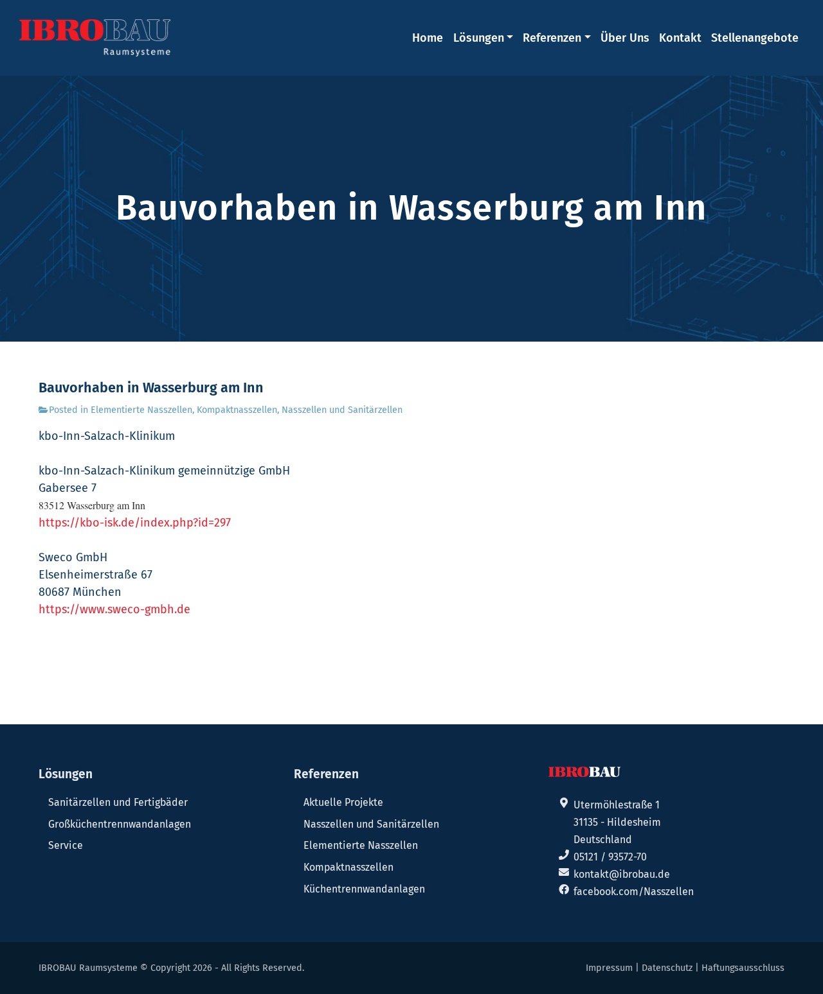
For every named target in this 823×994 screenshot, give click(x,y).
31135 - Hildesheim (617, 822)
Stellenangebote (755, 38)
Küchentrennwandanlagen (364, 889)
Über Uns (625, 38)
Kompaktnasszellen (237, 410)
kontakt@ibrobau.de (622, 874)
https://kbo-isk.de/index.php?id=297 (135, 523)
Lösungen (478, 38)
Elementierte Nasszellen (141, 410)
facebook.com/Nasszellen (634, 891)
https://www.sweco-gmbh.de (114, 609)
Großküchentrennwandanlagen (119, 824)
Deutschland (603, 839)
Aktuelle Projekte (343, 802)
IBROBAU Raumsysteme (88, 968)
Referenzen (552, 38)
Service (65, 845)
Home (427, 38)
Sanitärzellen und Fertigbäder (118, 802)
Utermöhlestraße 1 (617, 805)
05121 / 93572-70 (610, 857)
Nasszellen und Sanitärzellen (342, 410)
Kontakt (680, 38)
